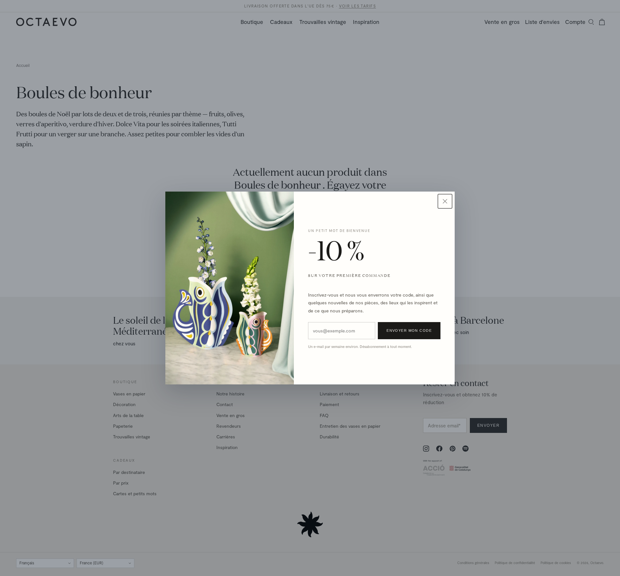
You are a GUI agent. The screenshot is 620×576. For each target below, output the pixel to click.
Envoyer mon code (409, 330)
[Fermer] (445, 201)
